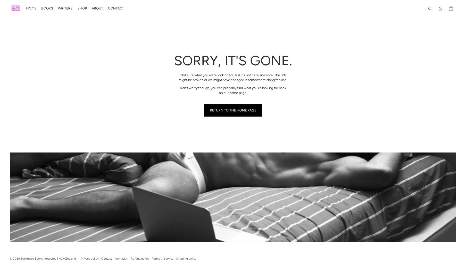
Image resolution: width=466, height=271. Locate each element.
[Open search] (430, 8)
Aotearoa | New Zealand (60, 258)
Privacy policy (90, 258)
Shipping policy (186, 258)
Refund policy (140, 258)
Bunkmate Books (32, 258)
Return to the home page (233, 110)
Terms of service (163, 258)
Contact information (114, 258)
